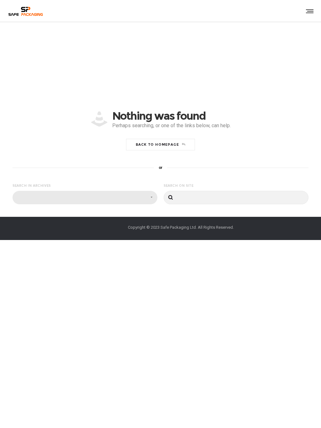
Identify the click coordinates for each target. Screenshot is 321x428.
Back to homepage (157, 144)
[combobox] (85, 197)
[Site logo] (25, 11)
